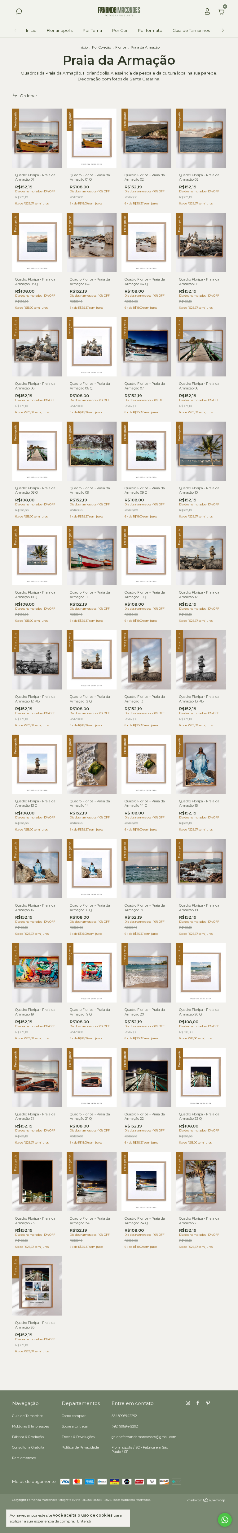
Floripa (120, 47)
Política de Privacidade (80, 1447)
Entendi (84, 1521)
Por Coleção (101, 47)
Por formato (150, 30)
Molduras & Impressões (30, 1426)
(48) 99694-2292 (125, 1426)
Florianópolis (60, 30)
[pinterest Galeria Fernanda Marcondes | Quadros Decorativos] (208, 1403)
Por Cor (120, 30)
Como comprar (74, 1416)
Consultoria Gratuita (28, 1447)
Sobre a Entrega (75, 1426)
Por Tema (92, 30)
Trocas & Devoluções (78, 1437)
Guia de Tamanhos (191, 30)
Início (31, 30)
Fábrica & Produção (28, 1437)
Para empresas (24, 1458)
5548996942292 (124, 1416)
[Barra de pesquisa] (19, 12)
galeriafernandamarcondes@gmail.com (144, 1437)
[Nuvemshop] (206, 1500)
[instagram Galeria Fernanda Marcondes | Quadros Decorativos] (188, 1403)
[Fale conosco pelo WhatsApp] (225, 1520)
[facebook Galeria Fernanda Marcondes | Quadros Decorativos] (198, 1403)
